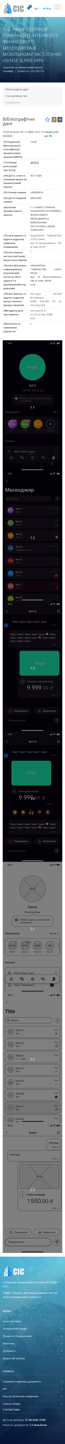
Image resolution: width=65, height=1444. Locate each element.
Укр (36, 8)
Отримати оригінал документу (22, 1381)
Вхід (48, 8)
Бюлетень (9, 1343)
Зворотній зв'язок (14, 1358)
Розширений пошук (15, 1328)
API (5, 1389)
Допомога (9, 1351)
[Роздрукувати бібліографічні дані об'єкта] (59, 119)
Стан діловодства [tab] (16, 96)
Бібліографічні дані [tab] (16, 89)
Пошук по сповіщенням (17, 1336)
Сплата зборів (11, 1404)
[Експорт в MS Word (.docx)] (54, 119)
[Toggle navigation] (57, 7)
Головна (8, 71)
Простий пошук (12, 1321)
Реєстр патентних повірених (20, 1396)
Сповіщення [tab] (12, 102)
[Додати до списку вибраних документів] (47, 119)
